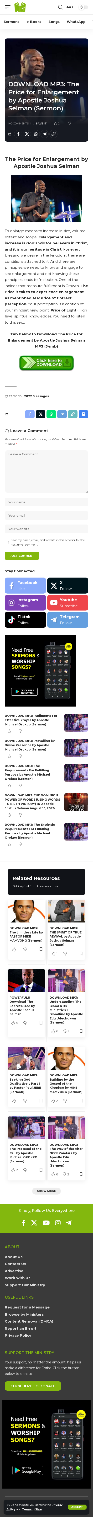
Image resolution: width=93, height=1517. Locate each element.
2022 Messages (36, 396)
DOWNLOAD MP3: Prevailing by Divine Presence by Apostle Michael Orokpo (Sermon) (30, 745)
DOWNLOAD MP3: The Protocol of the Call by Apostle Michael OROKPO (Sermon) (26, 1153)
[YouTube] (46, 1222)
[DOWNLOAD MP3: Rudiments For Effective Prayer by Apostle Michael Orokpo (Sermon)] (76, 723)
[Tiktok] (25, 620)
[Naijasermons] (20, 7)
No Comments (18, 123)
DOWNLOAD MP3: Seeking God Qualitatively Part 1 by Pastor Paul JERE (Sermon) (25, 1083)
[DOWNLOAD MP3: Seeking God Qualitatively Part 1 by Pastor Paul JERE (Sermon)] (26, 1058)
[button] (77, 1507)
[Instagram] (25, 603)
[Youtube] (67, 603)
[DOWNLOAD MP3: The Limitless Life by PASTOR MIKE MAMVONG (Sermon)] (26, 911)
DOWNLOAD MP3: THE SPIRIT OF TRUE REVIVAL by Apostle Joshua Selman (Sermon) (66, 936)
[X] (67, 586)
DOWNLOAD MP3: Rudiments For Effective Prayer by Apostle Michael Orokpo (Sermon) (31, 720)
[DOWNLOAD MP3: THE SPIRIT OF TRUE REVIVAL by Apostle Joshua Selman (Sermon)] (66, 911)
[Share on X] (27, 134)
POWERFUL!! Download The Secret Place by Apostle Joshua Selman (22, 1006)
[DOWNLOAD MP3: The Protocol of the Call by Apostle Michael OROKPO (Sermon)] (26, 1127)
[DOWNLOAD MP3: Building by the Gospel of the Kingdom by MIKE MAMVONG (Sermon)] (66, 1058)
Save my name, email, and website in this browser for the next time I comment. (48, 542)
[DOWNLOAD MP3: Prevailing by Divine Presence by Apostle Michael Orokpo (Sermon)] (76, 748)
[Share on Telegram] (45, 134)
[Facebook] (25, 586)
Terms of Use (32, 1509)
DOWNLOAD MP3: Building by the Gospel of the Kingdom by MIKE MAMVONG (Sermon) (66, 1083)
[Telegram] (67, 620)
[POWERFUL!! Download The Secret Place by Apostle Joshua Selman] (26, 980)
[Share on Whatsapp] (36, 134)
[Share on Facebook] (18, 134)
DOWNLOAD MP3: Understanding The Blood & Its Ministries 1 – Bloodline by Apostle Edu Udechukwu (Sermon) (66, 1010)
